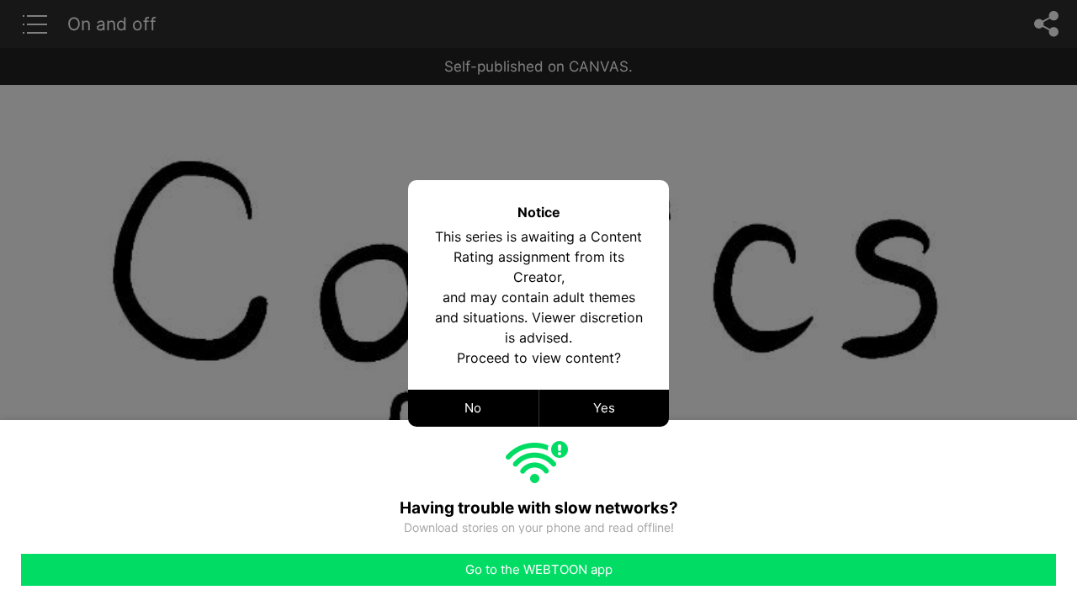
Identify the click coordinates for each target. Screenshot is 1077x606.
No (472, 408)
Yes (604, 408)
